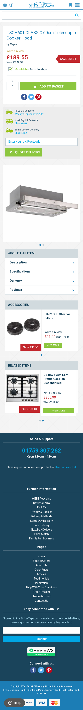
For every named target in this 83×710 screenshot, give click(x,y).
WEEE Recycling (41, 498)
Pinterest (49, 670)
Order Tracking (42, 591)
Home (41, 556)
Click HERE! (21, 123)
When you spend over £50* (29, 114)
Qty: (11, 80)
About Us (41, 565)
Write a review (15, 51)
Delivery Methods (41, 516)
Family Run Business (41, 538)
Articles (41, 574)
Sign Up (41, 639)
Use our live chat (65, 467)
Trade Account (42, 596)
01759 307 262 (41, 450)
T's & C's (42, 507)
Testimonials (41, 578)
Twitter (41, 670)
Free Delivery (41, 525)
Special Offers (41, 560)
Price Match (41, 534)
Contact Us (41, 600)
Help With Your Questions (41, 587)
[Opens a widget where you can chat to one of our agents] (14, 703)
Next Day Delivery (41, 529)
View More (53, 345)
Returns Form (41, 503)
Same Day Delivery (41, 520)
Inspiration (41, 583)
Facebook (33, 670)
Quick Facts (41, 569)
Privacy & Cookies (41, 511)
